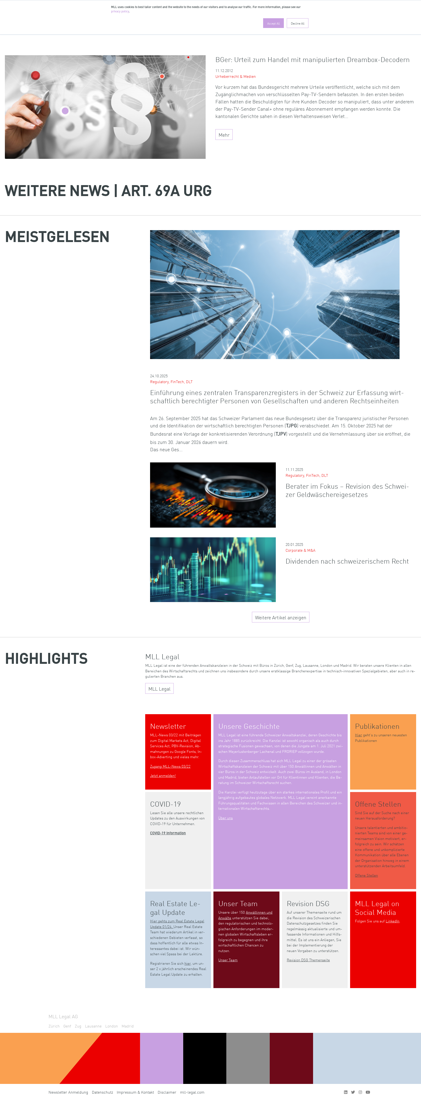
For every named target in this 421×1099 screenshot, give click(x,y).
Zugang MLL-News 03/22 (170, 766)
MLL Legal (159, 688)
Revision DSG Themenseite (308, 960)
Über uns (225, 817)
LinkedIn (392, 921)
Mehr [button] (224, 134)
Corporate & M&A (301, 550)
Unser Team (228, 960)
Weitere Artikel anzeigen (280, 617)
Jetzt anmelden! (163, 775)
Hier (358, 735)
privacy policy (120, 11)
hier (187, 963)
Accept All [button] (273, 23)
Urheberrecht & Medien (235, 76)
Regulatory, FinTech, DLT (171, 381)
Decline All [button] (297, 23)
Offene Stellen (366, 875)
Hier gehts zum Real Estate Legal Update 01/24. (177, 923)
